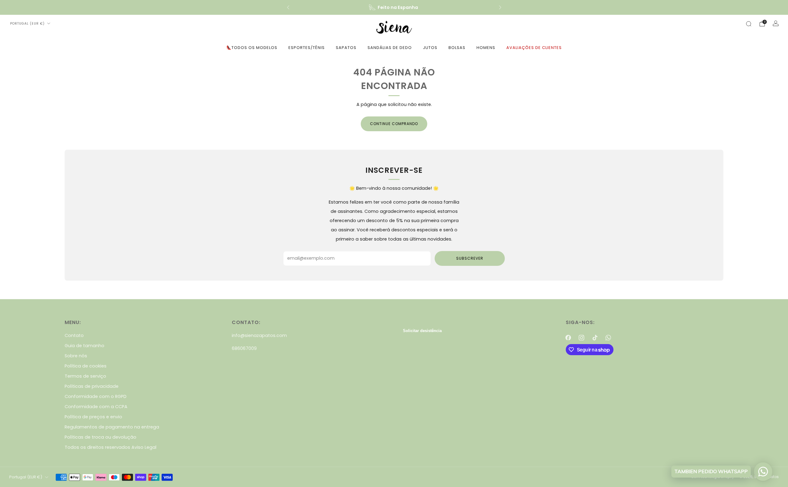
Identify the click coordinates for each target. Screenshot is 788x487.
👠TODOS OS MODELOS (251, 48)
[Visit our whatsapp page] (608, 337)
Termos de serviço (85, 376)
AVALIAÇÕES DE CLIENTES (534, 48)
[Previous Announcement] (288, 7)
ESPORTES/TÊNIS (306, 48)
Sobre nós (76, 356)
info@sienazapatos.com (259, 335)
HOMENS (485, 48)
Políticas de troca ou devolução (100, 437)
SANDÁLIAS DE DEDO (390, 48)
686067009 (244, 348)
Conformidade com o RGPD (96, 396)
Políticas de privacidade (92, 386)
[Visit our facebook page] (568, 337)
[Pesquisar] (749, 24)
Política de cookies (86, 366)
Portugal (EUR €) (27, 23)
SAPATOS (346, 48)
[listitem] (394, 7)
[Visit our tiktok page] (594, 337)
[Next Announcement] (500, 7)
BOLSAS (456, 48)
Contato (74, 335)
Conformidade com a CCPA (96, 407)
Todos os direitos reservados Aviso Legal (110, 447)
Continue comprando (394, 123)
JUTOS (430, 48)
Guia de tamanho (84, 346)
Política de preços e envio (93, 417)
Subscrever (469, 258)
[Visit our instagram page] (581, 337)
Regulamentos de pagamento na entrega (112, 427)
